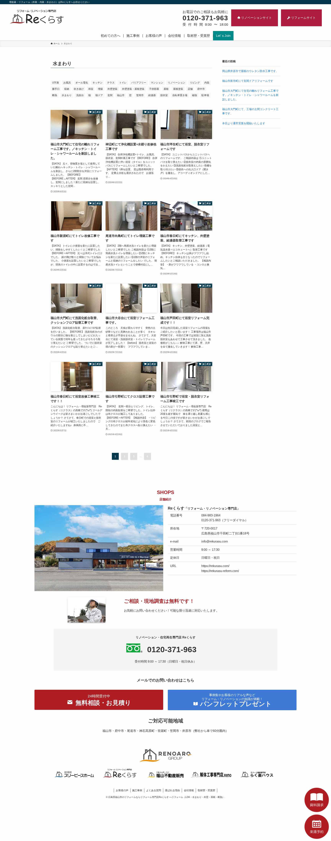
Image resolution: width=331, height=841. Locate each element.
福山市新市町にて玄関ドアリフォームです (247, 80)
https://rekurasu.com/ (215, 566)
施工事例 (137, 790)
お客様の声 (122, 790)
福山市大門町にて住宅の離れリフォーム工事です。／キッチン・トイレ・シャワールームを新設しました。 (250, 95)
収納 (66, 89)
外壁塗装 (112, 89)
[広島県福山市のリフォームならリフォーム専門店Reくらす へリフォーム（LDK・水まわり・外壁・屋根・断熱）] (37, 16)
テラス (111, 82)
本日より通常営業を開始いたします (243, 123)
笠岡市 (140, 95)
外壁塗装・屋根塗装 (133, 89)
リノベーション (176, 82)
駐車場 (205, 95)
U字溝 (55, 82)
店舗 (190, 89)
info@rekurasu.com (214, 541)
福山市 (121, 95)
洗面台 (80, 95)
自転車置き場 (179, 95)
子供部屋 (154, 89)
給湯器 (152, 95)
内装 (206, 82)
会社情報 (189, 790)
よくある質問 (153, 790)
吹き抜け (79, 89)
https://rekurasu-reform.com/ (220, 571)
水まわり (67, 95)
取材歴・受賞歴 (206, 790)
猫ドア (99, 95)
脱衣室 (164, 95)
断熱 (54, 95)
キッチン (97, 82)
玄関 (109, 95)
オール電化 (81, 82)
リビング (195, 82)
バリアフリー (138, 82)
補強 (194, 95)
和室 (90, 89)
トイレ (123, 82)
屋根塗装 (178, 89)
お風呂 (67, 82)
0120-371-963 (210, 520)
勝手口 (56, 89)
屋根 (166, 89)
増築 (100, 89)
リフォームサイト (303, 17)
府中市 (201, 89)
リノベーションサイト (256, 17)
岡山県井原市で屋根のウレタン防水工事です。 (250, 71)
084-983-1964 (210, 515)
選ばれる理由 (172, 790)
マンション (157, 82)
